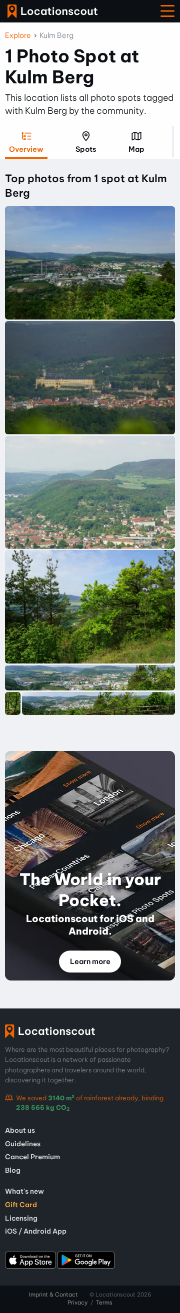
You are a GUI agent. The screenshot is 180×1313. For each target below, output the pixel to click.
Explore (18, 35)
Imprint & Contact (53, 1294)
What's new (24, 1191)
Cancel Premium (32, 1156)
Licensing (21, 1218)
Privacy (78, 1302)
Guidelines (22, 1143)
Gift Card (21, 1204)
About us (20, 1130)
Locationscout (53, 11)
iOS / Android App (35, 1231)
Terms (104, 1302)
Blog (12, 1170)
